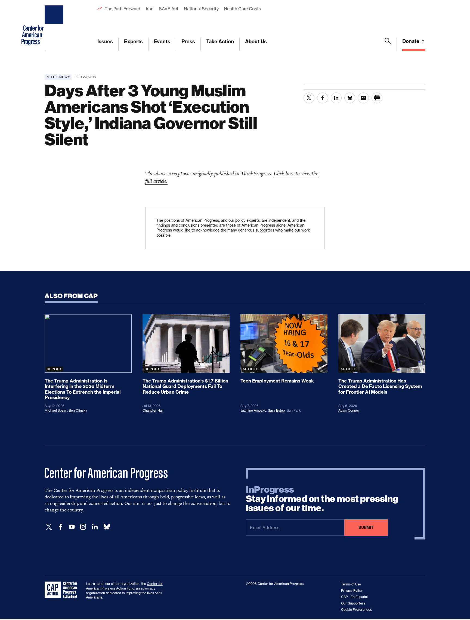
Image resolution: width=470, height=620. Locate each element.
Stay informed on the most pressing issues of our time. (322, 499)
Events (162, 41)
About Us (256, 41)
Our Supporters (353, 603)
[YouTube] (71, 527)
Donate (411, 41)
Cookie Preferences (356, 609)
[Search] (388, 44)
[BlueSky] (107, 527)
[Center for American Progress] (55, 25)
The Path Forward (122, 8)
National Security (201, 8)
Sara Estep (276, 410)
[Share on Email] (363, 97)
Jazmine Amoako (253, 410)
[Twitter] (49, 527)
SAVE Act (168, 8)
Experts (133, 41)
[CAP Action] (63, 590)
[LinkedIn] (94, 527)
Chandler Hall (153, 410)
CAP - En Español (354, 597)
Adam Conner (348, 410)
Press (188, 41)
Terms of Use (351, 584)
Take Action (220, 41)
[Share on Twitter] (309, 97)
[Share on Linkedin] (336, 97)
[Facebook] (60, 527)
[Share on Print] (377, 97)
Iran (149, 8)
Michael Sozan (56, 410)
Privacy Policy (352, 590)
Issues (105, 41)
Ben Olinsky (78, 410)
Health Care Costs (242, 8)
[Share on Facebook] (322, 97)
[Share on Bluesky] (349, 97)
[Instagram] (83, 527)
